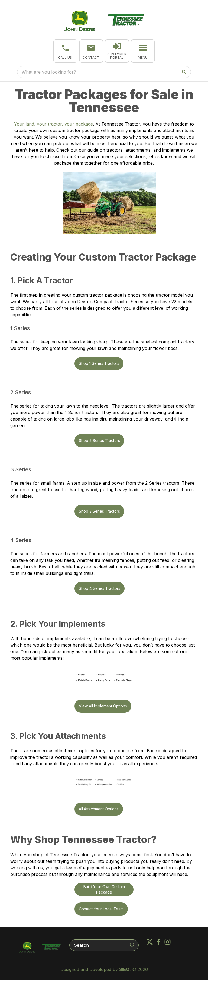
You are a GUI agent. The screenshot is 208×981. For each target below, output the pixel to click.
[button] (65, 51)
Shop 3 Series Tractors (99, 511)
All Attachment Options (99, 809)
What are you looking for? (49, 72)
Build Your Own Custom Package (104, 889)
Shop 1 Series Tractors (99, 363)
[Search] (132, 945)
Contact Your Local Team (101, 909)
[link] (117, 51)
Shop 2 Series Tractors (99, 440)
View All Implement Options (103, 706)
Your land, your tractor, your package (53, 124)
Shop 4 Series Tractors (99, 588)
